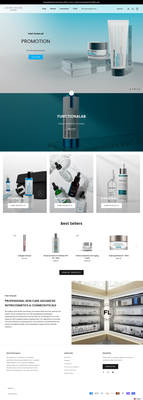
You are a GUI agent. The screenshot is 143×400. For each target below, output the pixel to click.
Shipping (67, 360)
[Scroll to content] (71, 93)
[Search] (133, 9)
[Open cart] (137, 9)
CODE (75, 9)
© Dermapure (12, 394)
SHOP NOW (35, 58)
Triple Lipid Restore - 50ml (118, 256)
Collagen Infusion (24, 256)
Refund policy (68, 373)
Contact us (68, 364)
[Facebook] (103, 372)
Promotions (64, 9)
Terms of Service (70, 370)
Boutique (67, 357)
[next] (137, 245)
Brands (53, 9)
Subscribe (110, 366)
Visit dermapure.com (89, 9)
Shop (44, 9)
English (120, 9)
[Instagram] (108, 372)
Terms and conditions (71, 367)
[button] (138, 399)
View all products (71, 272)
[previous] (6, 245)
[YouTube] (113, 372)
